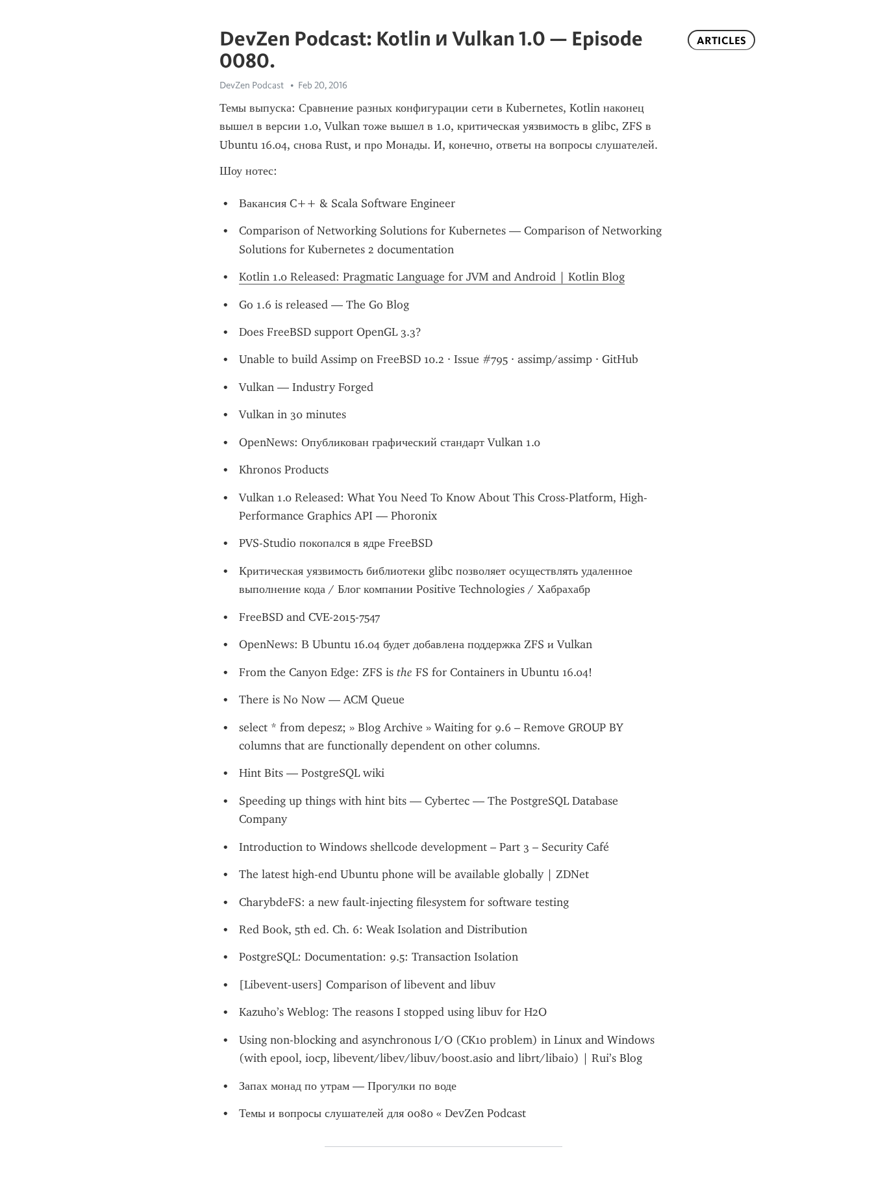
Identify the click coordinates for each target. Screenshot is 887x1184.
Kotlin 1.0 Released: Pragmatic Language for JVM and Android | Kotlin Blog (432, 277)
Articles (721, 40)
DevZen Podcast (251, 85)
